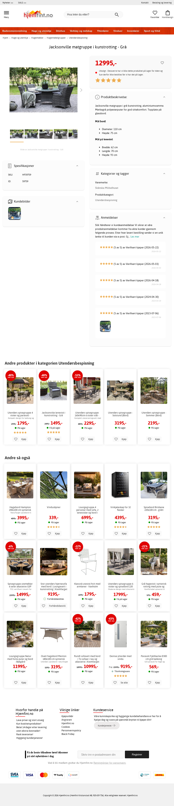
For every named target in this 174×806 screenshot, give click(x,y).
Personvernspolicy (71, 730)
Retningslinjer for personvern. (109, 762)
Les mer (134, 236)
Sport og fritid (152, 31)
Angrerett (67, 719)
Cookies (66, 726)
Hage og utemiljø (41, 31)
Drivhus (60, 31)
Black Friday (68, 734)
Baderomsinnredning (14, 31)
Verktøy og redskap (81, 31)
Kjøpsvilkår (67, 716)
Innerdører (133, 31)
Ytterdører (103, 31)
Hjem (5, 37)
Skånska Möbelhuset (106, 187)
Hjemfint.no (68, 723)
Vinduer (117, 31)
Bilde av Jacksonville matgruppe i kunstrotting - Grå (41, 149)
